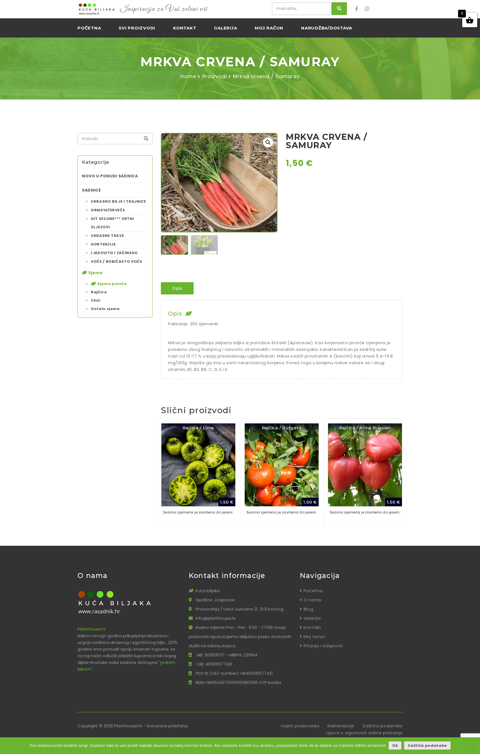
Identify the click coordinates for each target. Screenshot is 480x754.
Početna (89, 28)
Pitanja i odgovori (323, 646)
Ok (395, 745)
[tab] (177, 288)
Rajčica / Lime (198, 427)
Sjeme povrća (112, 283)
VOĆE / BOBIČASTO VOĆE (116, 261)
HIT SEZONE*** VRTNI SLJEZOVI (112, 223)
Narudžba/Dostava (326, 28)
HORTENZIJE (103, 244)
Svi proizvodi (137, 28)
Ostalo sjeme (105, 308)
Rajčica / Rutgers (282, 427)
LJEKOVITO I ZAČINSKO (114, 253)
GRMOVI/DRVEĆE (108, 210)
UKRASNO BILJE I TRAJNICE (118, 201)
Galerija (225, 28)
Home (188, 76)
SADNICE (91, 190)
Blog (308, 609)
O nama (312, 600)
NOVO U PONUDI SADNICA (110, 176)
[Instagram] (369, 8)
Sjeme (95, 273)
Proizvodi (214, 76)
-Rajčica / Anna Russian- (365, 427)
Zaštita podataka (382, 726)
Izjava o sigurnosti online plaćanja (364, 733)
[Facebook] (359, 8)
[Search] (146, 139)
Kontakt (184, 28)
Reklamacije (341, 726)
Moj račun (269, 28)
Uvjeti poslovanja (300, 726)
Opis (177, 288)
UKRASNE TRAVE (107, 235)
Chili (95, 300)
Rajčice (99, 292)
